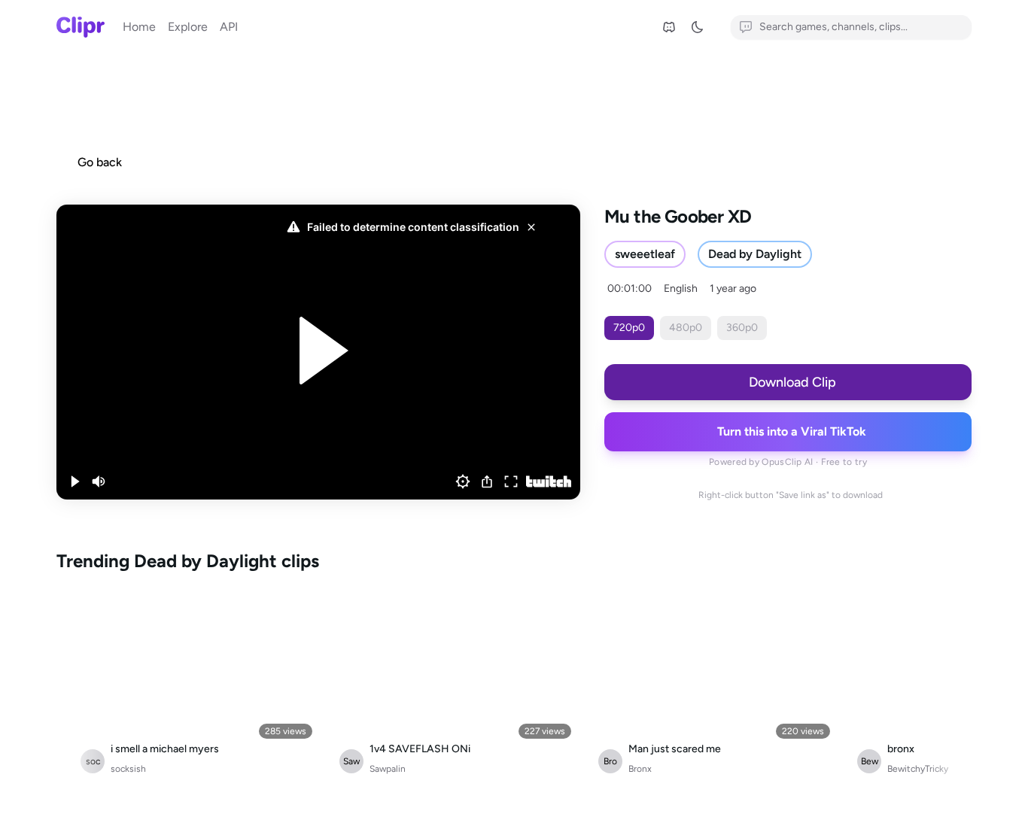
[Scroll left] (71, 689)
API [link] (229, 27)
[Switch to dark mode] (702, 27)
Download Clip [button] (792, 382)
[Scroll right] (956, 689)
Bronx (640, 769)
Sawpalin (388, 769)
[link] (669, 27)
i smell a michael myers (165, 748)
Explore (188, 27)
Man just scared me (674, 748)
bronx (900, 748)
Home (139, 27)
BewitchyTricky (917, 769)
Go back (100, 162)
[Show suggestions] (962, 27)
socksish (128, 769)
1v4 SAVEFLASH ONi (420, 748)
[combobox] (851, 27)
